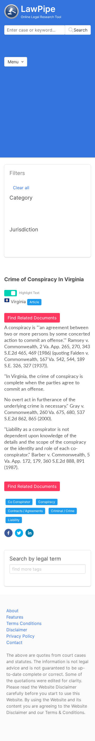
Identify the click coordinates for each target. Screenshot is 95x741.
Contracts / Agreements (25, 511)
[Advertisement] (47, 112)
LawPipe (38, 9)
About (12, 610)
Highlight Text (29, 293)
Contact (14, 642)
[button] (8, 533)
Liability (14, 520)
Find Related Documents (32, 317)
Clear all (21, 187)
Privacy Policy (20, 636)
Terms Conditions (23, 623)
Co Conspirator (19, 502)
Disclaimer (16, 629)
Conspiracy (46, 502)
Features (14, 617)
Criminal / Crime (62, 511)
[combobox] (47, 30)
